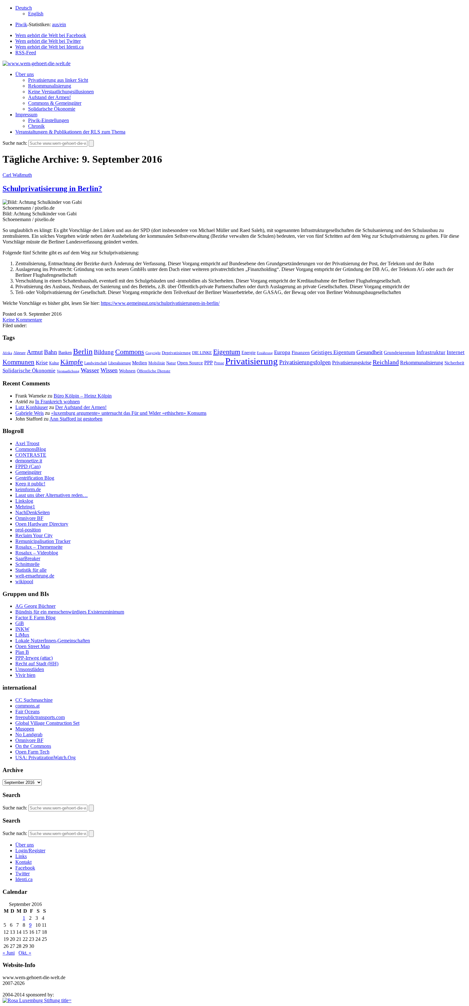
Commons (129, 352)
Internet (456, 352)
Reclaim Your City (34, 535)
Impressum (26, 114)
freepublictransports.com (40, 717)
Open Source (190, 362)
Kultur (54, 363)
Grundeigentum (399, 352)
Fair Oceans (27, 711)
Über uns (24, 74)
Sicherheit (454, 362)
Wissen (109, 370)
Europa (282, 352)
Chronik (36, 126)
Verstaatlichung (68, 371)
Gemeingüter (28, 472)
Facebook (25, 868)
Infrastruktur (430, 352)
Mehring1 (25, 506)
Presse (219, 363)
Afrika (7, 353)
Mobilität (156, 363)
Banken (65, 352)
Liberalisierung (119, 363)
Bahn (50, 352)
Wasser (90, 370)
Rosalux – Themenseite (39, 547)
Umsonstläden (29, 669)
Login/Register (30, 850)
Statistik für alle (31, 570)
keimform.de (28, 489)
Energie (249, 352)
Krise (42, 363)
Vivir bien (25, 675)
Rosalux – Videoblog (36, 552)
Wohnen (127, 370)
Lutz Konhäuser (31, 407)
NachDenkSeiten (32, 512)
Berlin (83, 351)
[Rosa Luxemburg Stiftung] (37, 1000)
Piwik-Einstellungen (48, 120)
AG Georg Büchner (35, 606)
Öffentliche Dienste (153, 371)
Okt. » (25, 953)
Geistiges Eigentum (333, 352)
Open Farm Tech (32, 751)
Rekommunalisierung (49, 86)
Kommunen (18, 362)
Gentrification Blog (34, 478)
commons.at (27, 705)
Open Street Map (32, 646)
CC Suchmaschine (34, 700)
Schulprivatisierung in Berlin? (52, 188)
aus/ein (59, 24)
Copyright (152, 353)
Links (21, 856)
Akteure (19, 353)
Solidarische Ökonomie (51, 109)
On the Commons (33, 746)
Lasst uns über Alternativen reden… (51, 495)
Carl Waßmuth (17, 175)
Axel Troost (27, 443)
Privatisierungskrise (351, 362)
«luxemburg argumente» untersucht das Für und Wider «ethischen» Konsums (128, 413)
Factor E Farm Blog (35, 617)
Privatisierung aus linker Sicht (58, 80)
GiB (19, 623)
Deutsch (23, 8)
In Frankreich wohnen (57, 401)
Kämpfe (71, 362)
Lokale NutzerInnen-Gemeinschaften (52, 640)
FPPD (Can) (28, 466)
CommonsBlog (30, 449)
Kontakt (23, 862)
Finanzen (301, 352)
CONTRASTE (30, 455)
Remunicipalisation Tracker (43, 541)
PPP (208, 362)
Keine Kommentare (22, 319)
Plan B (22, 652)
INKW (22, 629)
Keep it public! (30, 483)
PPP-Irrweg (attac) (34, 658)
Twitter (22, 873)
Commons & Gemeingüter (54, 103)
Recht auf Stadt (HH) (36, 663)
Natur (171, 362)
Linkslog (24, 501)
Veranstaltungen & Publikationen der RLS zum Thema (70, 132)
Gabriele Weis (29, 413)
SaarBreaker (27, 558)
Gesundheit (369, 352)
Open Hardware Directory (41, 524)
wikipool (24, 581)
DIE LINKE (202, 353)
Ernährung (265, 353)
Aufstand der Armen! (49, 97)
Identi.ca (24, 879)
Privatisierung (251, 361)
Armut (35, 352)
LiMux (22, 635)
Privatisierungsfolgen (305, 362)
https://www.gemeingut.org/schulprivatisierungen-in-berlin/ (160, 303)
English (35, 13)
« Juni (9, 953)
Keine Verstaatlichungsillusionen (61, 91)
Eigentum (226, 352)
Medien (139, 362)
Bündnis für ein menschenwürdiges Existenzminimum (69, 612)
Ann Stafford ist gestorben (75, 419)
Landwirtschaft (95, 363)
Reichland (386, 362)
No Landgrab (28, 734)
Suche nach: (15, 143)
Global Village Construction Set (47, 723)
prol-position (28, 529)
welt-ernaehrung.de (34, 575)
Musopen (24, 728)
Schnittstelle (27, 564)
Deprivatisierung (176, 352)
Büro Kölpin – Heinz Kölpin (83, 396)
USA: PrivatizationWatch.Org (45, 757)
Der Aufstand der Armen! (81, 407)
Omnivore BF (29, 518)
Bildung (104, 352)
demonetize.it (28, 460)
